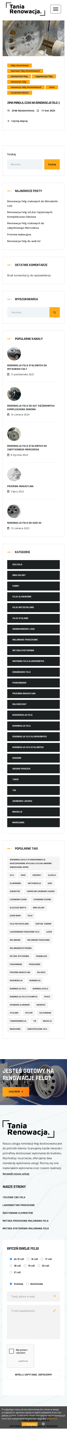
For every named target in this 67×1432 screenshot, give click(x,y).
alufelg (52, 875)
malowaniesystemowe (21, 948)
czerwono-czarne (42, 899)
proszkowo (34, 964)
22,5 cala (17, 564)
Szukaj (11, 154)
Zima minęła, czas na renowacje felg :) (33, 103)
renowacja (35, 980)
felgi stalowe (20, 618)
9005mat (36, 875)
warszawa (18, 822)
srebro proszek (21, 768)
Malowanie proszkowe (25, 639)
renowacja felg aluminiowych (26, 87)
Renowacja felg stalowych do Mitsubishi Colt (32, 203)
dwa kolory (18, 575)
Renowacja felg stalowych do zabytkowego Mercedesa (25, 225)
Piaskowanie (19, 682)
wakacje (17, 811)
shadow (16, 758)
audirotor (15, 891)
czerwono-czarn (18, 899)
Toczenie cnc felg (14, 1197)
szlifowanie (45, 1013)
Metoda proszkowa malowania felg (25, 1221)
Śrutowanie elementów (18, 1213)
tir (14, 790)
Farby (15, 586)
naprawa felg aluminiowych (25, 71)
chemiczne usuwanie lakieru (41, 891)
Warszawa (15, 1029)
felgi (30, 915)
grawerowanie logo (23, 629)
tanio (52, 87)
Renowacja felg (18, 988)
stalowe (14, 1013)
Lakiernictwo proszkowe (19, 1205)
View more (52, 1418)
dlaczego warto (18, 907)
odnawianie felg (19, 76)
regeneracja (16, 980)
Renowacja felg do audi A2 (24, 241)
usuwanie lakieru (20, 92)
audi (50, 883)
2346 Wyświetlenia (23, 110)
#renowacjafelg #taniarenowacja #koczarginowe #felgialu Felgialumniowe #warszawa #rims (31, 863)
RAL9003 (41, 972)
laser (49, 932)
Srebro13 (40, 1005)
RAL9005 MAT (19, 704)
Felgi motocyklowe (23, 607)
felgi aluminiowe (19, 65)
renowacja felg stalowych (28, 747)
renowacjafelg (40, 988)
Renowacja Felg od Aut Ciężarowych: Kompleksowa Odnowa (30, 214)
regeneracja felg (44, 76)
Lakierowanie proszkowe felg (24, 932)
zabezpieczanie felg (37, 1029)
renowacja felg (18, 81)
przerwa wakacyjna (24, 693)
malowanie (15, 940)
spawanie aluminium (20, 1005)
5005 (23, 875)
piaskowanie (16, 964)
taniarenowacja (18, 1021)
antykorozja (34, 883)
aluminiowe (15, 883)
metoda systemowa (23, 650)
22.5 (12, 875)
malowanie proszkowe (38, 940)
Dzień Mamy (15, 915)
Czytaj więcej (19, 121)
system (28, 1013)
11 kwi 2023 (48, 110)
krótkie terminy (43, 924)
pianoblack (41, 956)
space (47, 996)
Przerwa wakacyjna (19, 234)
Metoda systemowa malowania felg (26, 1228)
